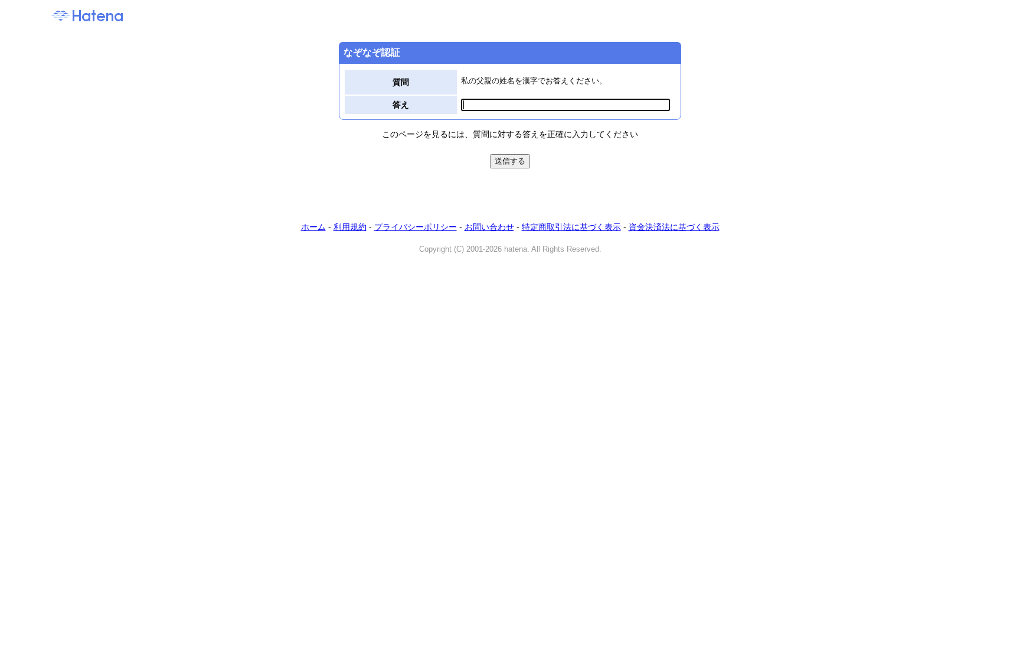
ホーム (313, 227)
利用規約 (350, 227)
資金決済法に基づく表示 (674, 227)
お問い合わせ (489, 227)
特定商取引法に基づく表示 (571, 227)
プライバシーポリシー (415, 227)
